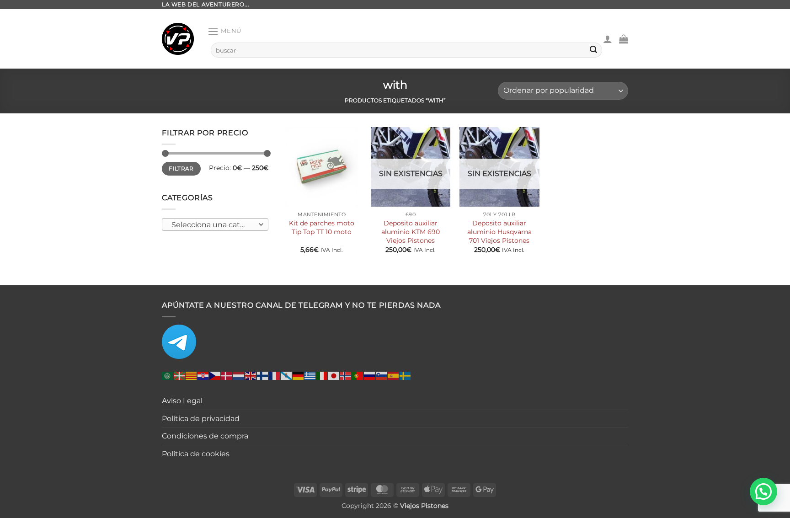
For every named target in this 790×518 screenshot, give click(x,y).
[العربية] (168, 375)
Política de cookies (196, 453)
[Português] (358, 375)
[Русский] (370, 375)
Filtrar (181, 168)
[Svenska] (405, 375)
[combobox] (215, 224)
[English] (251, 375)
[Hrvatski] (203, 375)
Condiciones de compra (205, 436)
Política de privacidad (201, 418)
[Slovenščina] (382, 375)
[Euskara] (180, 375)
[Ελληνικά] (310, 375)
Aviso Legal (182, 400)
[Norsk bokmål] (346, 375)
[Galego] (287, 375)
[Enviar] (593, 50)
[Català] (192, 375)
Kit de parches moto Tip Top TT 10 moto (321, 227)
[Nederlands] (239, 375)
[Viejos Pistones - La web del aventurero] (178, 39)
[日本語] (334, 375)
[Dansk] (227, 375)
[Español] (394, 375)
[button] (224, 31)
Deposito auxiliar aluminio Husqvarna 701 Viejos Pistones (499, 231)
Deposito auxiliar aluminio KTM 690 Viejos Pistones (410, 231)
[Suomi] (263, 375)
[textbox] (213, 225)
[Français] (275, 375)
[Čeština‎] (215, 375)
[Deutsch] (298, 375)
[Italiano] (322, 375)
